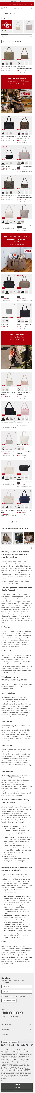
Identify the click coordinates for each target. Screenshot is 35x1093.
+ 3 (30, 477)
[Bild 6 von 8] (22, 34)
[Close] (32, 4)
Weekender (8, 750)
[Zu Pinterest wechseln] (14, 1013)
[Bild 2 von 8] (7, 34)
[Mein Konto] (2, 8)
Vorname (6, 986)
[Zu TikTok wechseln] (10, 1013)
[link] (9, 59)
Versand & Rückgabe (15, 1)
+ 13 (30, 63)
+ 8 (15, 133)
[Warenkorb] (6, 8)
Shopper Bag (9, 726)
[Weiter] (31, 36)
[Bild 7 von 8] (26, 34)
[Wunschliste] (4, 8)
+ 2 (30, 133)
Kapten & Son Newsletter (16, 657)
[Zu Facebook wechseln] (6, 1013)
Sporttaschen (13, 776)
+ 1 (15, 63)
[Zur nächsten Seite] (24, 521)
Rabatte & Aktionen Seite (22, 670)
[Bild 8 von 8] (30, 34)
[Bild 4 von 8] (15, 34)
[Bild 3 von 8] (11, 34)
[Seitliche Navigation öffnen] (31, 8)
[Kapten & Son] (16, 8)
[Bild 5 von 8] (19, 34)
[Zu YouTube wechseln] (17, 1013)
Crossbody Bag (9, 697)
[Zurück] (3, 13)
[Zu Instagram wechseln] (3, 1013)
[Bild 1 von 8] (3, 34)
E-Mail (5, 991)
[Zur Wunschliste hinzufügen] (15, 47)
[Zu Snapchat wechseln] (21, 1013)
